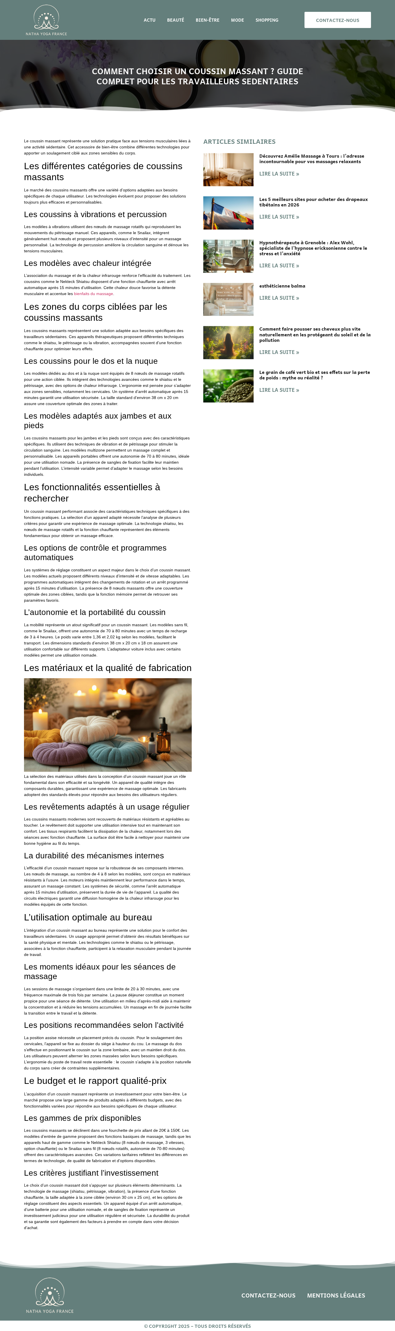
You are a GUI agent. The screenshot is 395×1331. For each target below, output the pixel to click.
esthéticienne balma (282, 285)
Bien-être (207, 19)
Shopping (267, 19)
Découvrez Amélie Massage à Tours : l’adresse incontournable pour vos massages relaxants (311, 158)
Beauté (175, 19)
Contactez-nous (268, 1295)
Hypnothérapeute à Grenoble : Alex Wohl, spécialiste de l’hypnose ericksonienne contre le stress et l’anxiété (313, 247)
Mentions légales (336, 1295)
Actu (150, 19)
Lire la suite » (279, 173)
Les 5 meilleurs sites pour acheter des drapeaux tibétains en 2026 (313, 201)
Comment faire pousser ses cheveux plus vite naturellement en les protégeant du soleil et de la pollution (315, 334)
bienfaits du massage (93, 293)
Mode (237, 19)
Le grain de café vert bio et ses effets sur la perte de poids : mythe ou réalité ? (314, 374)
